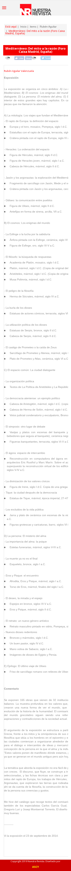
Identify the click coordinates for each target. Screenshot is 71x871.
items (33, 26)
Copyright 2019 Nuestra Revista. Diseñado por (35, 861)
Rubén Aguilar (48, 26)
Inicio (23, 26)
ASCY (35, 867)
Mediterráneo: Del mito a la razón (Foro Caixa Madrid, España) (35, 50)
